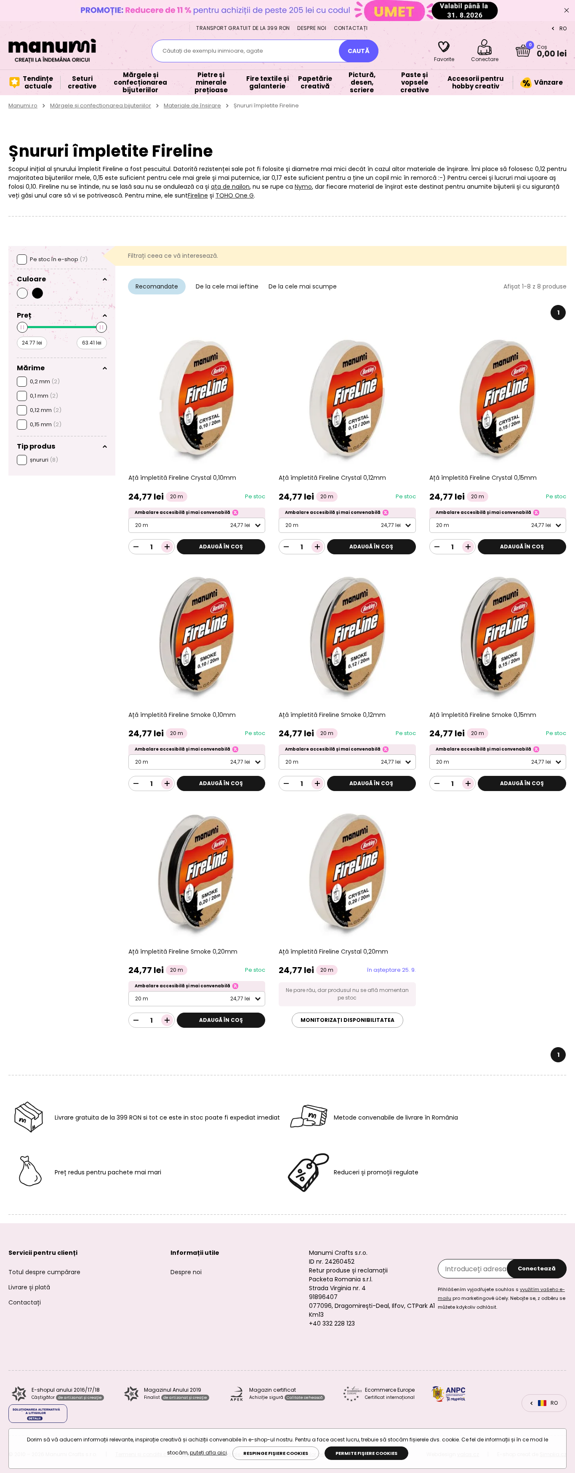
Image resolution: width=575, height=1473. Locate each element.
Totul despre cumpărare (44, 1272)
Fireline (198, 195)
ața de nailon (230, 186)
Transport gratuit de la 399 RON (243, 28)
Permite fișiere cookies (366, 1453)
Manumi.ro (22, 106)
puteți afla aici (208, 1452)
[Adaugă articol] (167, 547)
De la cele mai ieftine (227, 286)
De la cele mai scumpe (303, 286)
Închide (566, 10)
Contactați (351, 28)
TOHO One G (235, 195)
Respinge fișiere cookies (275, 1453)
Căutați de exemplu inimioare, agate (212, 51)
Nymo (303, 186)
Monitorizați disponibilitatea (347, 1020)
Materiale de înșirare (192, 106)
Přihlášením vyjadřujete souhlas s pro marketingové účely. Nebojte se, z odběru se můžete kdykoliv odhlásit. (501, 1298)
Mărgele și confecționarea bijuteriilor (100, 106)
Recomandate (157, 286)
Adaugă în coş (221, 546)
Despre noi (311, 28)
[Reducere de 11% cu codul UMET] (287, 10)
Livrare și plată (29, 1287)
